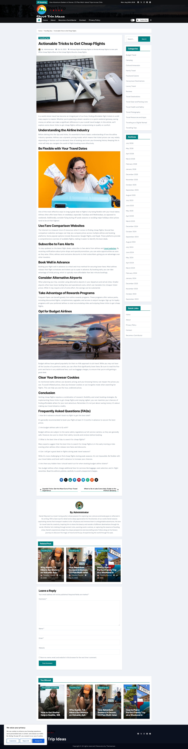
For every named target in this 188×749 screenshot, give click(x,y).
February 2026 (131, 164)
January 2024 (131, 278)
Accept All (38, 741)
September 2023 (132, 299)
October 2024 (131, 232)
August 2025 (131, 195)
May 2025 (129, 211)
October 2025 (131, 185)
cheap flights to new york (109, 49)
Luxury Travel (131, 86)
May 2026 (129, 148)
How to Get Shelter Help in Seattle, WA (50, 713)
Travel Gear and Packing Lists (137, 102)
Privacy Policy (94, 20)
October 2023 (131, 294)
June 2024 (130, 252)
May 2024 (129, 258)
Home (45, 20)
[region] (25, 734)
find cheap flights (46, 52)
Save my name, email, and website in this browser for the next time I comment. (68, 657)
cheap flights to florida (90, 49)
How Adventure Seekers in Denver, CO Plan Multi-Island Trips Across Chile (79, 571)
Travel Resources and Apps (136, 117)
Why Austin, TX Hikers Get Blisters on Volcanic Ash (49, 570)
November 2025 (132, 180)
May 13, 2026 (73, 578)
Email (41, 638)
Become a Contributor (67, 20)
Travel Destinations (133, 97)
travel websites (110, 248)
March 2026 (130, 159)
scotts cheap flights (80, 52)
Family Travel (131, 71)
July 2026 (129, 143)
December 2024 (132, 226)
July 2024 (129, 247)
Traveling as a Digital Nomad (136, 123)
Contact (82, 20)
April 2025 (130, 216)
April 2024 (130, 263)
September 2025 (132, 190)
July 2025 (129, 200)
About (53, 20)
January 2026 (131, 169)
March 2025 (130, 221)
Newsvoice (100, 746)
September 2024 (132, 237)
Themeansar (110, 746)
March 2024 (130, 268)
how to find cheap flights (62, 52)
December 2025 (132, 174)
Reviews (129, 91)
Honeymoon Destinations (135, 81)
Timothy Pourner (49, 575)
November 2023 (132, 289)
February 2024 (131, 273)
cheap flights (76, 49)
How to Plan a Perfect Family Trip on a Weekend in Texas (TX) (106, 571)
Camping (129, 60)
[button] (151, 20)
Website (42, 648)
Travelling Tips (44, 38)
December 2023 (132, 284)
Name (41, 629)
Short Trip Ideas (50, 17)
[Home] (39, 20)
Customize (12, 741)
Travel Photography (133, 112)
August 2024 (131, 242)
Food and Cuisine (132, 76)
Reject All (26, 741)
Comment (43, 599)
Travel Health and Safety (135, 107)
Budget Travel (131, 55)
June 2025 (130, 206)
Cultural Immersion (133, 65)
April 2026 (130, 154)
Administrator (49, 49)
